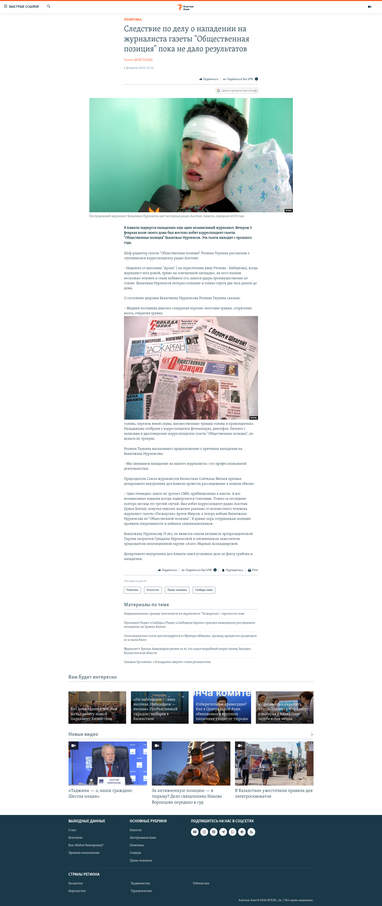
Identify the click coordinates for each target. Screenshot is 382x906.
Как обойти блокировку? (85, 845)
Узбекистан (201, 883)
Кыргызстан (77, 891)
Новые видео (83, 734)
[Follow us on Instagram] (204, 832)
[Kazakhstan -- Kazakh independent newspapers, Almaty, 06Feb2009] (191, 419)
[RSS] (251, 832)
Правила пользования (83, 853)
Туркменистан (141, 891)
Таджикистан (140, 883)
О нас (72, 830)
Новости (136, 830)
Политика (133, 20)
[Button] (208, 79)
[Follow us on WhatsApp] (232, 832)
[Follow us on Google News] (242, 832)
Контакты (75, 837)
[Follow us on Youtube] (195, 832)
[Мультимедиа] (370, 7)
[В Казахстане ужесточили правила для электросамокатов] (274, 763)
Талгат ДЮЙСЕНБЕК (138, 60)
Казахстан (75, 883)
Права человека (141, 860)
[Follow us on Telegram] (223, 832)
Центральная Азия (143, 837)
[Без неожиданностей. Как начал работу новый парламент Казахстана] (97, 707)
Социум (135, 853)
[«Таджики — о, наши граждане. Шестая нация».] (107, 763)
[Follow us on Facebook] (213, 832)
